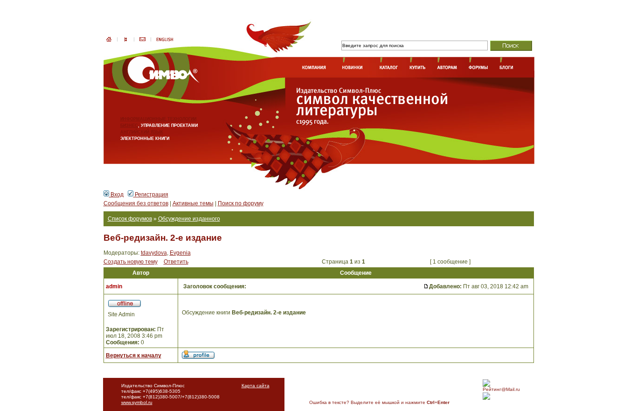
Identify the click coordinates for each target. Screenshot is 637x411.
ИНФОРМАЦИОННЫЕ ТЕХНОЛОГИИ (158, 119)
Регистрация (150, 194)
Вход (116, 194)
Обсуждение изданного (189, 219)
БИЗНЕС (129, 125)
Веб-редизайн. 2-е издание (163, 238)
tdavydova (154, 253)
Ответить (176, 261)
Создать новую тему (131, 261)
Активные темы (193, 203)
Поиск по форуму (240, 203)
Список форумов (130, 219)
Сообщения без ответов (136, 203)
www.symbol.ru (136, 402)
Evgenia (180, 253)
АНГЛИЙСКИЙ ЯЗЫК (141, 132)
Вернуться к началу (133, 355)
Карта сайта (256, 385)
